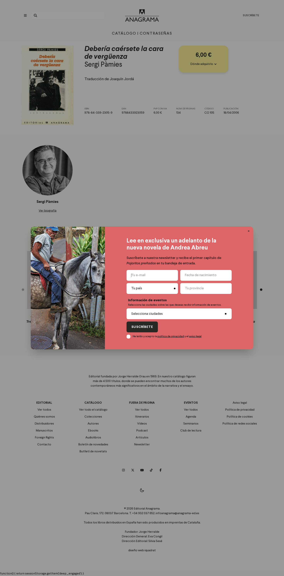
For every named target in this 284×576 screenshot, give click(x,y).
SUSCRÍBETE (142, 327)
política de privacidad (170, 336)
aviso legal (195, 336)
